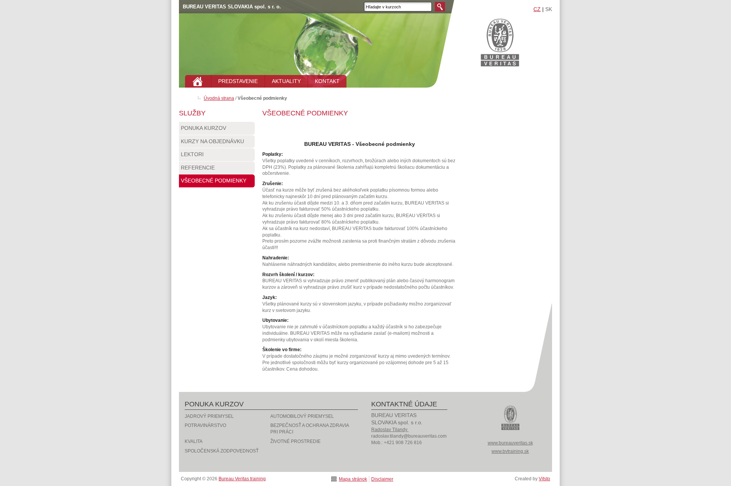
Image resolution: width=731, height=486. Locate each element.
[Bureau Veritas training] (510, 434)
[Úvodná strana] (198, 81)
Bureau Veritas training (502, 45)
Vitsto (544, 478)
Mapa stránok (353, 479)
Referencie (198, 168)
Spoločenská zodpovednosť (222, 451)
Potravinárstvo (205, 425)
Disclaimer (382, 479)
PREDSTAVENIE (238, 81)
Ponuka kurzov (203, 128)
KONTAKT (327, 81)
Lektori (192, 154)
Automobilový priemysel (302, 416)
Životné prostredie (295, 441)
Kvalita (194, 441)
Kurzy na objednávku (212, 141)
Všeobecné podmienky (213, 180)
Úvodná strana (219, 98)
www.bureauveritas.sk (510, 443)
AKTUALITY (286, 81)
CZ (537, 9)
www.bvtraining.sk (510, 451)
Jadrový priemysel (209, 416)
